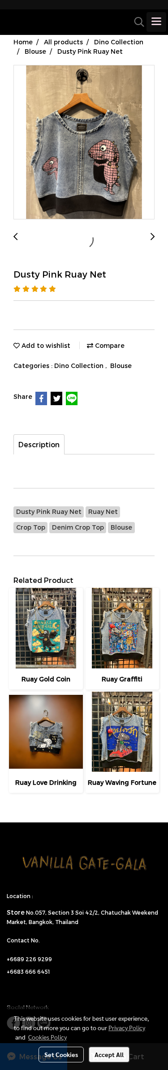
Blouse (121, 365)
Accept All (109, 1054)
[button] (136, 22)
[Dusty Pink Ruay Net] (84, 142)
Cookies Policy (47, 1037)
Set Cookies (61, 1054)
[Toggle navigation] (156, 22)
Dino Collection (79, 365)
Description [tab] (39, 444)
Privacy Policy (126, 1027)
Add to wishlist (45, 345)
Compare (109, 345)
